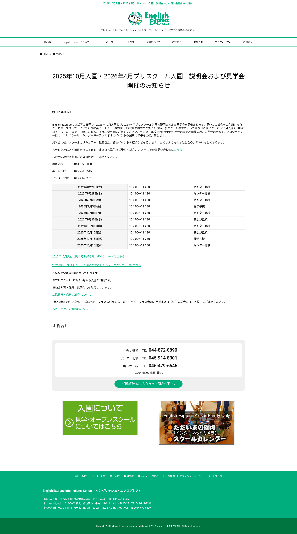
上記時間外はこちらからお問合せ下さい (148, 384)
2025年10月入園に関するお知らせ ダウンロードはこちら (88, 256)
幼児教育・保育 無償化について (71, 294)
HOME (46, 54)
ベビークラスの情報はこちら (70, 309)
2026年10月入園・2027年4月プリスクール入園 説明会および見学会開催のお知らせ (148, 3)
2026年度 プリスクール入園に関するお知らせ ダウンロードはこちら (96, 265)
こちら (178, 149)
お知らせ (60, 54)
